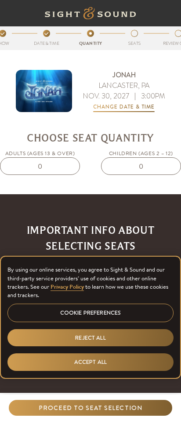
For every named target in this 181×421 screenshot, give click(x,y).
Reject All (90, 337)
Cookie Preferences (90, 312)
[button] (90, 408)
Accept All (90, 362)
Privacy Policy (67, 286)
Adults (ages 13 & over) (40, 153)
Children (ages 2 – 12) (141, 153)
